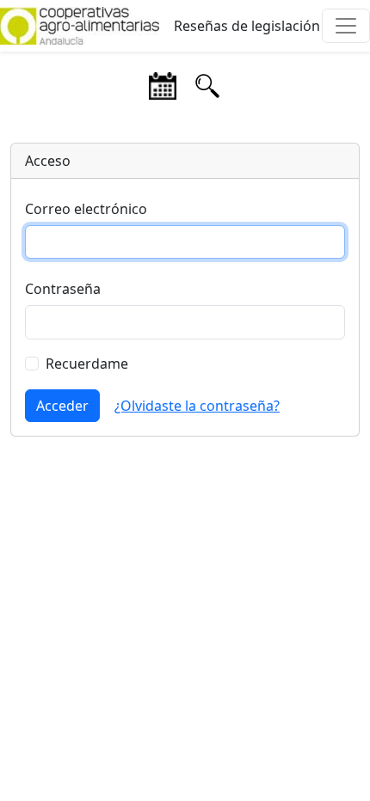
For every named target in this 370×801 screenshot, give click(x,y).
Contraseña (63, 288)
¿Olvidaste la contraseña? (197, 405)
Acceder (62, 405)
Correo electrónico (86, 208)
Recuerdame (87, 363)
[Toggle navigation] (346, 26)
